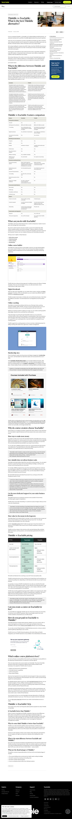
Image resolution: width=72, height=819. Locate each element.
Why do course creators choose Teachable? (56, 46)
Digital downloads (13, 239)
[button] (30, 2)
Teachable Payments (33, 681)
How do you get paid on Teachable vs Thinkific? (57, 53)
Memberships (12, 242)
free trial (19, 611)
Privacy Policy (46, 802)
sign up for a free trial (16, 699)
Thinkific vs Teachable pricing (55, 48)
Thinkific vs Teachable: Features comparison (56, 42)
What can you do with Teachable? (56, 44)
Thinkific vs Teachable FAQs (55, 58)
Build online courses (13, 237)
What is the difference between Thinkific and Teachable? (56, 40)
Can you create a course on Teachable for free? (55, 51)
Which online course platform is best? (56, 56)
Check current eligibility (26, 625)
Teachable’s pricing (16, 523)
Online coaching (12, 240)
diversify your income (18, 294)
